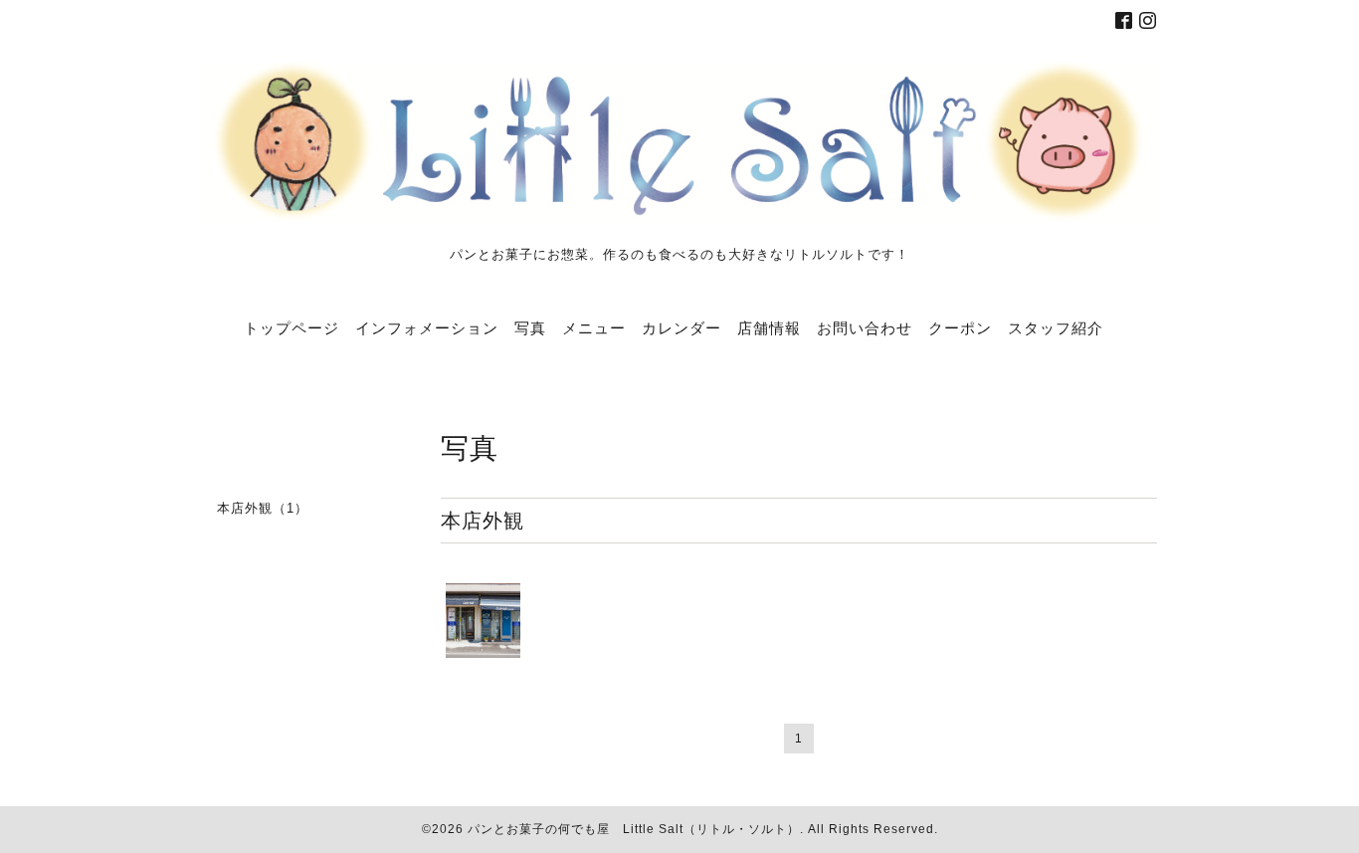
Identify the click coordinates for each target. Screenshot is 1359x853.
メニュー (594, 327)
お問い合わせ (864, 327)
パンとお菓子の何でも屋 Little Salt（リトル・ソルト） (634, 829)
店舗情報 (769, 327)
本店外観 (482, 520)
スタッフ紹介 (1055, 327)
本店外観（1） (262, 508)
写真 (530, 327)
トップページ (291, 327)
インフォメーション (426, 327)
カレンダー (681, 327)
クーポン (960, 327)
